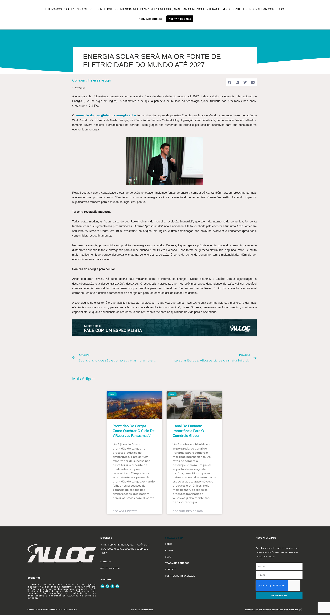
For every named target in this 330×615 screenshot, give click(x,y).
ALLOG (169, 550)
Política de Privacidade (142, 610)
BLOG (168, 556)
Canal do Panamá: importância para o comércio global (188, 431)
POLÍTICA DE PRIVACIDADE (180, 575)
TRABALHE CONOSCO (177, 563)
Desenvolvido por (272, 610)
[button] (229, 82)
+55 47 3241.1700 (109, 568)
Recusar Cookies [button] (151, 19)
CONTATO (170, 569)
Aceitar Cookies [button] (180, 19)
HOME (168, 544)
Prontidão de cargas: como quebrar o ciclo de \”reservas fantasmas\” (134, 431)
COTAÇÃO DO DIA (174, 538)
